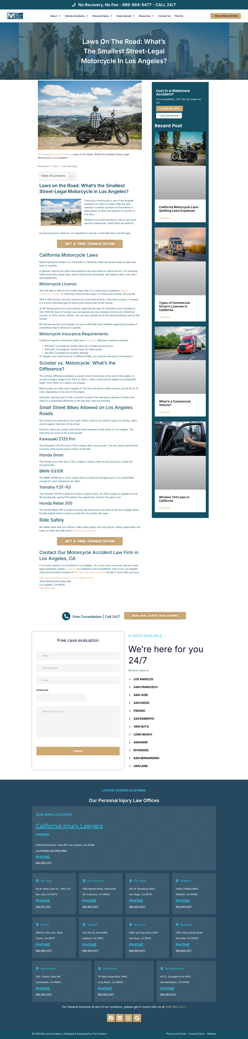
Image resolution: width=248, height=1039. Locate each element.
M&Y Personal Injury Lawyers (89, 572)
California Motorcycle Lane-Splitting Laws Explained (179, 208)
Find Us (179, 15)
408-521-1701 (43, 906)
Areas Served (124, 15)
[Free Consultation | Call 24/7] (66, 616)
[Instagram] (128, 1018)
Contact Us (164, 15)
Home (41, 154)
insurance (91, 340)
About (53, 15)
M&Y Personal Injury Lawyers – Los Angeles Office (66, 577)
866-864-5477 (47, 588)
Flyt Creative (99, 1033)
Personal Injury (100, 15)
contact (70, 568)
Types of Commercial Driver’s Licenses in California (174, 306)
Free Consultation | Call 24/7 (96, 617)
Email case (42, 690)
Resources (145, 15)
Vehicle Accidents (75, 15)
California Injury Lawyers (69, 825)
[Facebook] (111, 1018)
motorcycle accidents (83, 530)
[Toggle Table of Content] (70, 176)
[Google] (137, 1018)
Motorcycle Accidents (59, 154)
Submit (78, 751)
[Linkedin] (120, 1018)
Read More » (165, 218)
